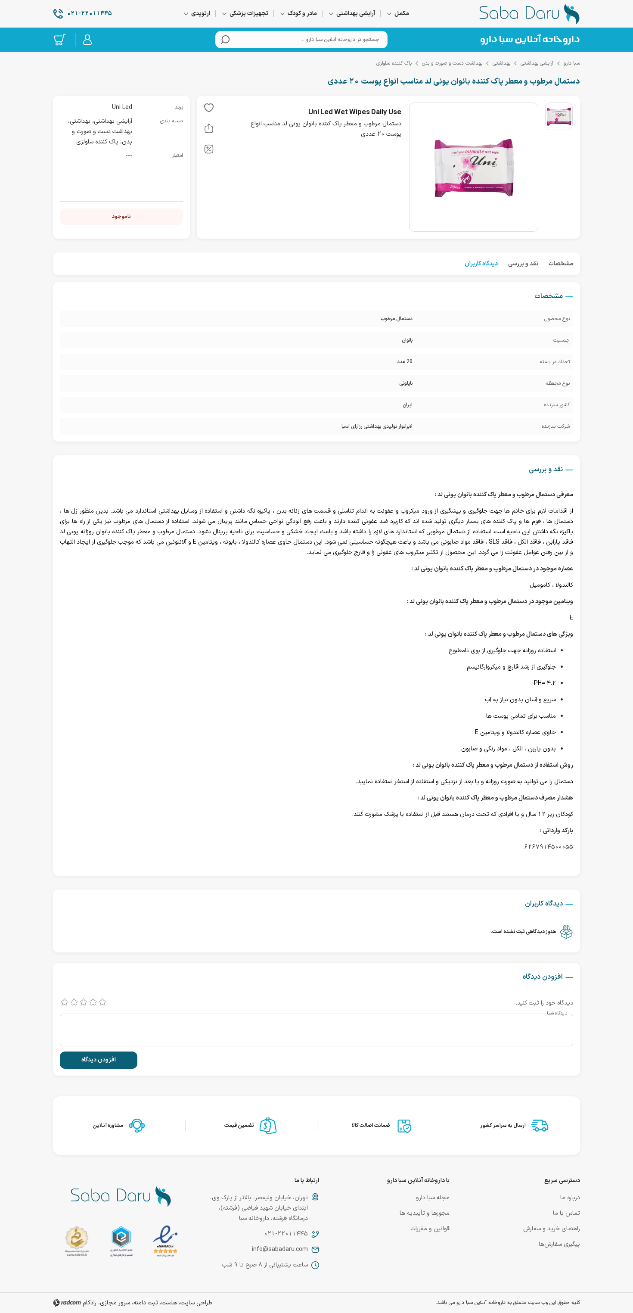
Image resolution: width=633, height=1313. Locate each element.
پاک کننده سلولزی (394, 63)
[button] (209, 109)
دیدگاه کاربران (481, 263)
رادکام (89, 1302)
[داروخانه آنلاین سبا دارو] (529, 13)
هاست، (168, 1302)
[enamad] (165, 1243)
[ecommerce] (121, 1243)
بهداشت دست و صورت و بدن (452, 63)
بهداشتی (501, 63)
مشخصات (561, 263)
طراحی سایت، (195, 1302)
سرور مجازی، (114, 1302)
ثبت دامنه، (145, 1302)
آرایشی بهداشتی (537, 63)
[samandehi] (77, 1243)
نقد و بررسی (523, 263)
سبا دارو (572, 63)
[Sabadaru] (529, 39)
